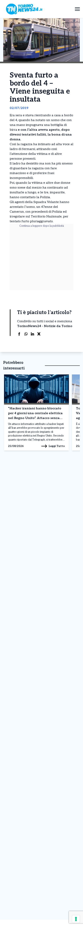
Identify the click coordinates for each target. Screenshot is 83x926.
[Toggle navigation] (77, 9)
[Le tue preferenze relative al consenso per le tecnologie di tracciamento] (76, 919)
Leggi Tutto (57, 446)
